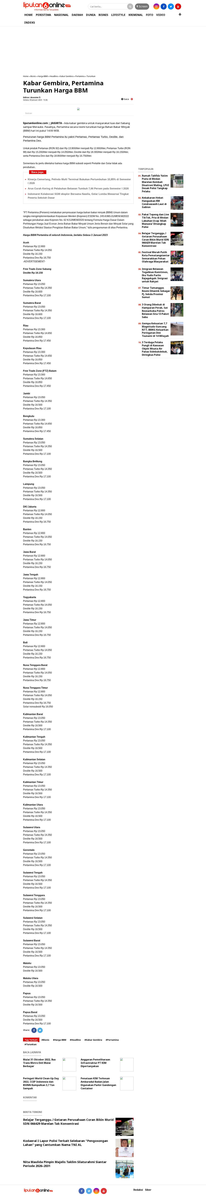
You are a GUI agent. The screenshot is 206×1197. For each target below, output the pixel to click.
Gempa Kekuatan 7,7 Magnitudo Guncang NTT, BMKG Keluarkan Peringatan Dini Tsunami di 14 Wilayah (155, 330)
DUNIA (90, 15)
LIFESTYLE (118, 15)
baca (126, 99)
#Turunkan (30, 1044)
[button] (179, 13)
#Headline (75, 1039)
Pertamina (80, 76)
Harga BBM (43, 76)
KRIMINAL (135, 15)
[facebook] (164, 6)
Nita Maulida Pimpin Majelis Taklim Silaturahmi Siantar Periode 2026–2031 (65, 1164)
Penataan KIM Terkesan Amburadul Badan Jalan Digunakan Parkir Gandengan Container (98, 1083)
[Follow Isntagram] (96, 1191)
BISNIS (103, 15)
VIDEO (160, 15)
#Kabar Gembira (93, 1039)
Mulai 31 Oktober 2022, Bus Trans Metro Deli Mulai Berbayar (39, 1063)
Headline (54, 76)
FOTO (149, 15)
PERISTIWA (43, 15)
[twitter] (171, 6)
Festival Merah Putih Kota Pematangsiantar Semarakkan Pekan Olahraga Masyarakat (156, 257)
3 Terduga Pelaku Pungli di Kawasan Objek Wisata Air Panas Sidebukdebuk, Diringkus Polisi (155, 348)
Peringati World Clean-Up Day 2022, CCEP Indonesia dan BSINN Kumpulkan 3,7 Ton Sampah (41, 1083)
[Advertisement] (103, 51)
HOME (28, 15)
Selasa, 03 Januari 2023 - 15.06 (35, 100)
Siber (148, 1189)
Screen (142, 6)
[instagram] (156, 6)
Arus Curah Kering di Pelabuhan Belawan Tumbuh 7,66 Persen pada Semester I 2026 (78, 188)
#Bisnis (45, 1039)
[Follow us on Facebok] (82, 1191)
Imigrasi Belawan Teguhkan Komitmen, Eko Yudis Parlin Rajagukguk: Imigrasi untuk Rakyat (155, 275)
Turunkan (91, 76)
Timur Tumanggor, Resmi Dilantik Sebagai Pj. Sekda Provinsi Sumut (156, 292)
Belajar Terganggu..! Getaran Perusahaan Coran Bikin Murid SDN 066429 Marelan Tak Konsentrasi (68, 1122)
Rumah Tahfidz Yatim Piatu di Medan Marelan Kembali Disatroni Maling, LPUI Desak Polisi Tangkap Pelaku (155, 183)
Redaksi (138, 1189)
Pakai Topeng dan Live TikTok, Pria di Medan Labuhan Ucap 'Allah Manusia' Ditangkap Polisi (155, 221)
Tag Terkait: (31, 1039)
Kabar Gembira (66, 76)
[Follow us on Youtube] (104, 1191)
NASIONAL (61, 15)
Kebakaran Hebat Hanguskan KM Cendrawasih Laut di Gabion (154, 202)
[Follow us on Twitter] (89, 1191)
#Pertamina (112, 1039)
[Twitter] (40, 1030)
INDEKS (29, 22)
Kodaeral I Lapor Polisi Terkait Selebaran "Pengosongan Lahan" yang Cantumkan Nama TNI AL (65, 1143)
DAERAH (77, 15)
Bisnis (33, 76)
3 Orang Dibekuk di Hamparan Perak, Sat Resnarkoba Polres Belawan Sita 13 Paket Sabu (155, 311)
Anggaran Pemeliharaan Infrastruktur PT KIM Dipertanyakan (95, 1063)
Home (26, 76)
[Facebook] (34, 1030)
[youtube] (178, 6)
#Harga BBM (59, 1039)
